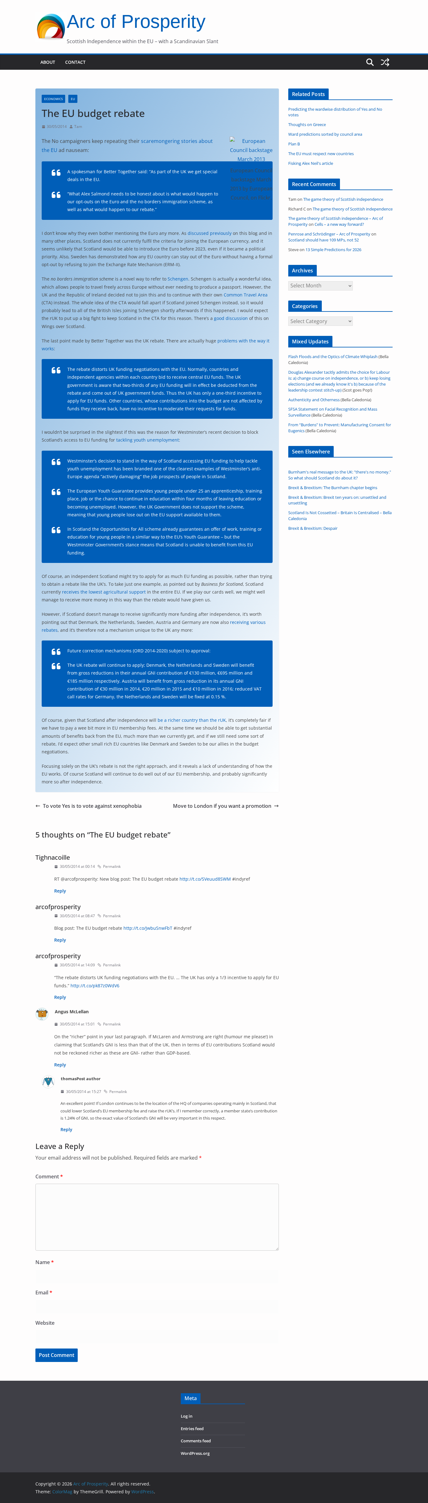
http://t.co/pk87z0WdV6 (94, 986)
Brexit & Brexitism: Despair (312, 528)
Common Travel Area (246, 295)
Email (43, 1292)
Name (44, 1262)
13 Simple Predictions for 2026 (333, 249)
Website (45, 1322)
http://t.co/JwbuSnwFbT (147, 928)
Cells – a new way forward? (339, 224)
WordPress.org (195, 1453)
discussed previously (210, 233)
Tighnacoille (52, 857)
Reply (60, 891)
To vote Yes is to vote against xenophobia (92, 805)
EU (73, 99)
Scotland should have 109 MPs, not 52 (323, 240)
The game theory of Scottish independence (343, 199)
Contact (75, 62)
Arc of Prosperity (136, 21)
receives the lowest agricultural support (104, 592)
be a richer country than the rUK (192, 720)
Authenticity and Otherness (314, 399)
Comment (49, 1176)
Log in (186, 1416)
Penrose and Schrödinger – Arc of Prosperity (329, 234)
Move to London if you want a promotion (222, 805)
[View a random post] (385, 62)
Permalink (112, 866)
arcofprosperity (58, 907)
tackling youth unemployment (147, 440)
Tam (78, 126)
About (47, 62)
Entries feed (192, 1428)
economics (53, 99)
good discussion (231, 318)
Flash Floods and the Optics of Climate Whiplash (333, 356)
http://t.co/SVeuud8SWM (205, 879)
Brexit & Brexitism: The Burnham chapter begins (332, 487)
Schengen (178, 279)
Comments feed (196, 1441)
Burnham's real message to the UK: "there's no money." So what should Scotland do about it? (339, 475)
